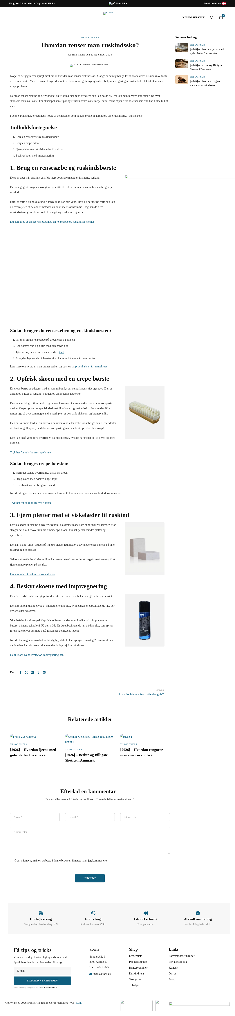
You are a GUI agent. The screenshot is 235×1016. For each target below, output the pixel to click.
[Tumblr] (38, 672)
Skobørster (135, 979)
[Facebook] (21, 672)
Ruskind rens (136, 973)
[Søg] (211, 17)
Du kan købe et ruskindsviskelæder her (32, 574)
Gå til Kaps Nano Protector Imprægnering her (36, 654)
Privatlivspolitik (178, 961)
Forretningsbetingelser (181, 955)
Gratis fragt (93, 919)
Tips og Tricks (90, 37)
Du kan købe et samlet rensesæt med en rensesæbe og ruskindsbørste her (52, 221)
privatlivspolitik (50, 987)
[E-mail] (44, 672)
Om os (172, 973)
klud (61, 352)
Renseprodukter (138, 967)
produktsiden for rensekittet (91, 366)
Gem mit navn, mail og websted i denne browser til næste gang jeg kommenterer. (61, 860)
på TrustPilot (119, 3)
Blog (171, 979)
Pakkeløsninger (138, 961)
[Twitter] (26, 672)
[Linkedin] (32, 672)
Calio (79, 1002)
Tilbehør (134, 985)
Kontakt (173, 967)
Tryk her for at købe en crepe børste (30, 452)
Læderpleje (135, 955)
